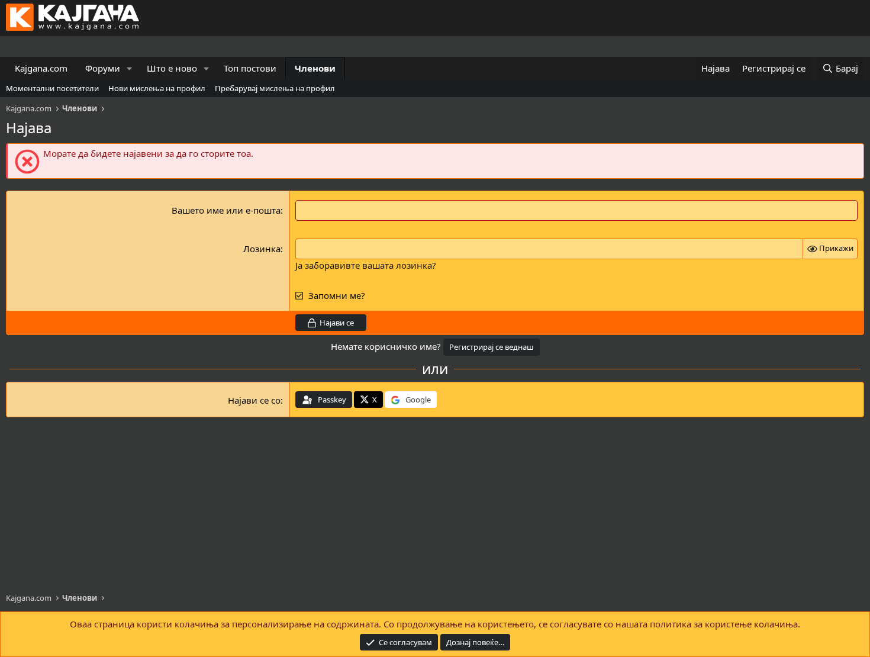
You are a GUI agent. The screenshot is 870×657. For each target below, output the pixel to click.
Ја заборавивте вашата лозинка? (365, 265)
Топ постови (250, 68)
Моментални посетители (52, 88)
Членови (315, 68)
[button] (129, 68)
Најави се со (254, 400)
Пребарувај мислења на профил (275, 88)
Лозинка (262, 249)
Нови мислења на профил (156, 88)
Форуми (102, 68)
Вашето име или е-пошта (226, 210)
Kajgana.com (41, 68)
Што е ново (172, 68)
